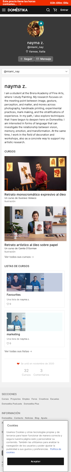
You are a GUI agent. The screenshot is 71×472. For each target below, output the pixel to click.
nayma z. (24, 299)
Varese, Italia (37, 51)
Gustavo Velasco (27, 198)
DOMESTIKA (17, 10)
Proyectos (16, 399)
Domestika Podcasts (12, 403)
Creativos (43, 399)
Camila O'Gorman (27, 248)
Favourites (14, 294)
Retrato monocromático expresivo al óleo (35, 194)
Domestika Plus (31, 403)
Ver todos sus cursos (17, 256)
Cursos (5, 399)
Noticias (29, 418)
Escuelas (54, 399)
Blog (37, 418)
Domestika (7, 418)
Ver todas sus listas (17, 351)
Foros (34, 399)
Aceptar (35, 461)
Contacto (18, 418)
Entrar (64, 9)
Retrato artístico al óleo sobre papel (31, 245)
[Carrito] (55, 10)
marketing (13, 334)
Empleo (26, 399)
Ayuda (44, 418)
